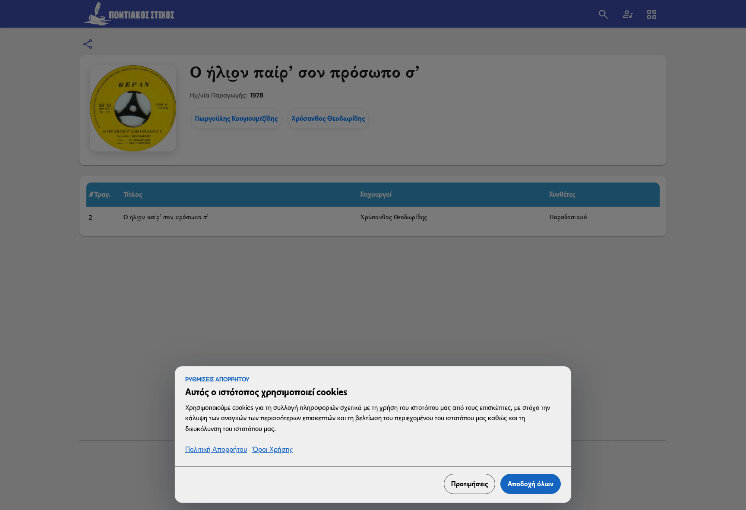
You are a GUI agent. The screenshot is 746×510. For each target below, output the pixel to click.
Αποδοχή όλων (530, 484)
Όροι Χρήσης (272, 449)
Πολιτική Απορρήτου (216, 449)
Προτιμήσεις (469, 484)
